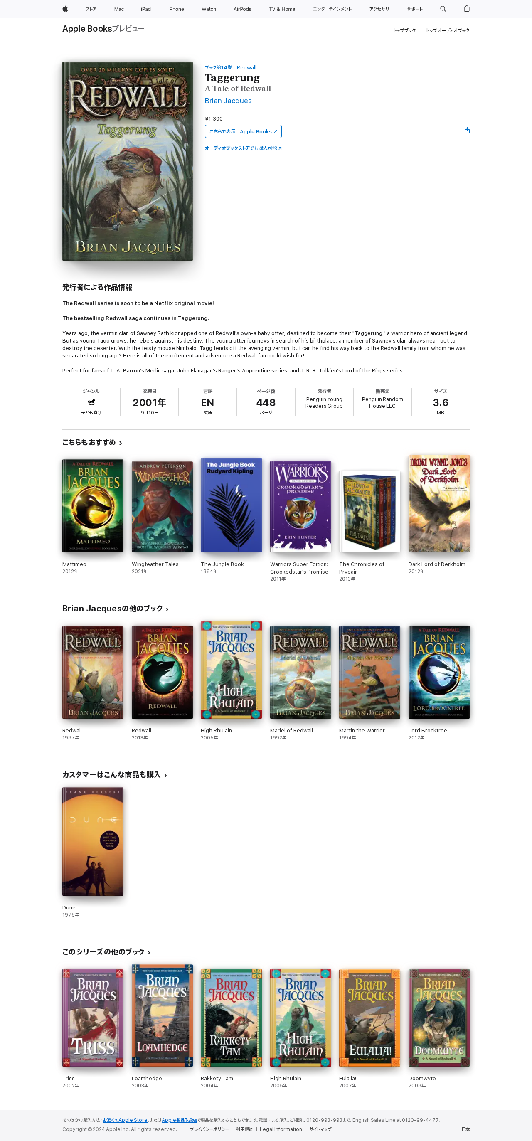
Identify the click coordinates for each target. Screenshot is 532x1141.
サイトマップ (320, 1129)
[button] (443, 9)
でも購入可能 (241, 148)
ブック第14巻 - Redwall (230, 67)
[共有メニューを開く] (467, 131)
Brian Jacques (228, 100)
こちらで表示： (240, 131)
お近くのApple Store (125, 1120)
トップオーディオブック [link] (448, 30)
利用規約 (244, 1129)
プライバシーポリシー (209, 1129)
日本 (465, 1129)
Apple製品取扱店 (179, 1120)
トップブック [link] (404, 30)
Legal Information (281, 1129)
